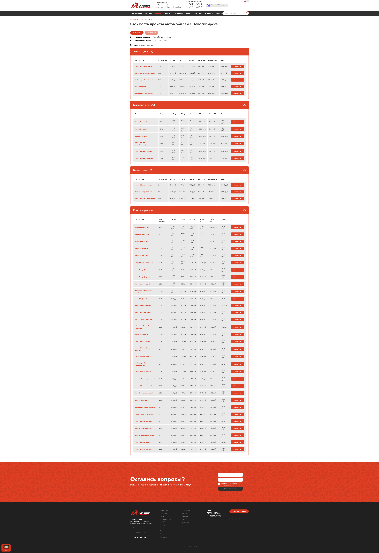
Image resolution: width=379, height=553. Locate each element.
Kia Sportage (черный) (143, 319)
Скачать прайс (140, 532)
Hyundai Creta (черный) (143, 386)
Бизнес (184, 520)
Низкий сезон (151, 33)
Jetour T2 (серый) (141, 241)
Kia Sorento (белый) (142, 284)
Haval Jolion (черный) (143, 305)
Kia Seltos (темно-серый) (144, 393)
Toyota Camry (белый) (143, 192)
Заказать (237, 66)
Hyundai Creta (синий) (143, 442)
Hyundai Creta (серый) (143, 372)
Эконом (184, 513)
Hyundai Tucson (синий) (143, 312)
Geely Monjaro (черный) (144, 263)
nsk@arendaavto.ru (136, 528)
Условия (148, 13)
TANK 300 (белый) (141, 248)
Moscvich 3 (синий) (141, 136)
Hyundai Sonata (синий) (143, 185)
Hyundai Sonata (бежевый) (145, 198)
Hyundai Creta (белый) (143, 421)
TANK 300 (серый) (141, 255)
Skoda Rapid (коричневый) (145, 73)
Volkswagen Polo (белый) (144, 80)
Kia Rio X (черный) (141, 129)
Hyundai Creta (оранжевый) (145, 379)
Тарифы (158, 13)
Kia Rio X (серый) (141, 122)
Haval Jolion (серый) (142, 342)
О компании (178, 13)
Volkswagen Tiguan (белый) (145, 407)
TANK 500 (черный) (142, 227)
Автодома (220, 13)
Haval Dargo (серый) (142, 277)
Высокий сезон (136, 33)
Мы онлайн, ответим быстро (219, 5)
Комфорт (185, 516)
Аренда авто (186, 510)
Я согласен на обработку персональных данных (229, 484)
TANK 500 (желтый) (142, 234)
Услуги (167, 13)
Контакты (209, 13)
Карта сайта (164, 531)
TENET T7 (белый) (141, 334)
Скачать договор (139, 537)
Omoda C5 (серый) (142, 400)
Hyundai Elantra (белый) (144, 158)
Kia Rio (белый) (140, 86)
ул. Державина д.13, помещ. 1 (165, 5)
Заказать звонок (239, 511)
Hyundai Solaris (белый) (143, 66)
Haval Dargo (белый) (142, 270)
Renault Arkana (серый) (143, 428)
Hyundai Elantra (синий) (143, 151)
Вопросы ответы (165, 534)
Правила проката (166, 528)
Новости (189, 13)
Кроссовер (185, 523)
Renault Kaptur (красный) (144, 435)
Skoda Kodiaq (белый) (143, 357)
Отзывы (198, 13)
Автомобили (137, 13)
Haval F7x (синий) (141, 299)
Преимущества (165, 525)
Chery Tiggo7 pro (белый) (144, 414)
